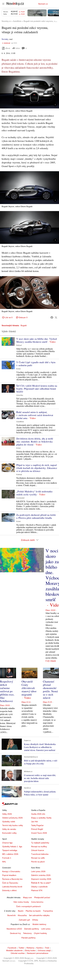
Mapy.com (27, 897)
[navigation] (3, 4)
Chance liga (7, 843)
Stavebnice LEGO (14, 929)
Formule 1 (6, 858)
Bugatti (24, 325)
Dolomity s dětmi (9, 890)
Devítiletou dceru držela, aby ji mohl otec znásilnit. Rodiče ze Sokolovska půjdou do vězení (34, 441)
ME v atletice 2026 (10, 854)
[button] (29, 92)
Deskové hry (15, 933)
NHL (4, 862)
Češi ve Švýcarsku (10, 883)
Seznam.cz (43, 4)
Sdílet (17, 48)
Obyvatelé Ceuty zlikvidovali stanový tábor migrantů (29, 688)
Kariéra (39, 948)
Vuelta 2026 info (38, 814)
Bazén (20, 911)
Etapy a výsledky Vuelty (41, 818)
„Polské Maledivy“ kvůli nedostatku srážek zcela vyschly (34, 493)
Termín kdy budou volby (12, 825)
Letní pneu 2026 (38, 871)
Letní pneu (45, 929)
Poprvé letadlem (9, 875)
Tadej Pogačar (37, 825)
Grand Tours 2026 (39, 833)
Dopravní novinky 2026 (41, 879)
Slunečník (11, 915)
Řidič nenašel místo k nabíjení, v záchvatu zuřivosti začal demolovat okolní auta (34, 415)
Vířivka (35, 920)
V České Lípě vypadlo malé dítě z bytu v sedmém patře (35, 364)
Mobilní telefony (39, 924)
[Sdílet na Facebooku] (51, 317)
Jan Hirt (34, 821)
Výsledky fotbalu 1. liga (12, 846)
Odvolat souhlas (18, 953)
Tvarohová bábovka (39, 854)
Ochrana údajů (44, 950)
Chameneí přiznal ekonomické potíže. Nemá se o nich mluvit (50, 690)
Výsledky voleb (8, 821)
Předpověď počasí (42, 897)
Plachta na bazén (33, 911)
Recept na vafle (38, 858)
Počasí (19, 345)
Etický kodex (30, 950)
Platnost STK (36, 890)
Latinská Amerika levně (12, 887)
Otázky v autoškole (39, 887)
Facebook (12, 948)
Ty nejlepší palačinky (40, 843)
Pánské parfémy (28, 938)
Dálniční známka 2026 (40, 875)
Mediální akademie (14, 950)
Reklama (30, 948)
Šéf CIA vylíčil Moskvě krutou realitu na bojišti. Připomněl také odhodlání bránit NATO (36, 388)
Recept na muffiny (39, 846)
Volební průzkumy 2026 (12, 818)
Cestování (20, 498)
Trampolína (48, 911)
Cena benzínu (37, 902)
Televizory (27, 933)
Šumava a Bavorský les (12, 879)
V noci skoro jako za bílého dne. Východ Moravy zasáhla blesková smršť (36, 340)
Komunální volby (9, 833)
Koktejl (19, 475)
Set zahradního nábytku (39, 915)
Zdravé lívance (37, 850)
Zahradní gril (24, 920)
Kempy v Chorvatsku (11, 871)
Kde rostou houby (21, 902)
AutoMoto (20, 422)
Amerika (19, 395)
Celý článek (51, 660)
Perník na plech (38, 862)
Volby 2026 (7, 814)
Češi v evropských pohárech (28, 906)
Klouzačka (22, 915)
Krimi (18, 369)
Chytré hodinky (40, 933)
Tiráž (47, 948)
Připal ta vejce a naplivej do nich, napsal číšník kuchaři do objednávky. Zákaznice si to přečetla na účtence (36, 468)
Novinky (5, 39)
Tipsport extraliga (9, 850)
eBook (7, 48)
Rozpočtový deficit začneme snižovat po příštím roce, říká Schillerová (7, 691)
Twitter (21, 948)
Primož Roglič (37, 829)
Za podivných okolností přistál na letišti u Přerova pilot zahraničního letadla (36, 516)
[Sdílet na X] (56, 317)
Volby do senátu (9, 829)
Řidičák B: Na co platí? (41, 883)
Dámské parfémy (31, 929)
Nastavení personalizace (37, 953)
